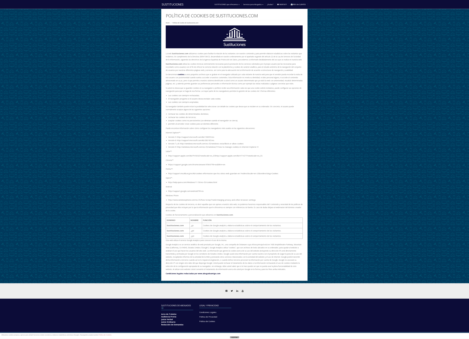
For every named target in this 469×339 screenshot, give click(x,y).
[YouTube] (242, 291)
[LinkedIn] (237, 291)
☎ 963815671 (282, 4)
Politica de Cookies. (105, 335)
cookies (181, 74)
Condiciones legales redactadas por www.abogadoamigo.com (193, 273)
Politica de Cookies (207, 321)
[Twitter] (231, 291)
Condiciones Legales (207, 312)
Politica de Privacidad (208, 317)
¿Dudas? (270, 4)
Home (168, 23)
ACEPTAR (234, 337)
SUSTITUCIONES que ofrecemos (226, 4)
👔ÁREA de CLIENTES (298, 4)
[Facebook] (226, 291)
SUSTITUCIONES (172, 4)
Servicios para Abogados (252, 4)
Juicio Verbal (167, 319)
